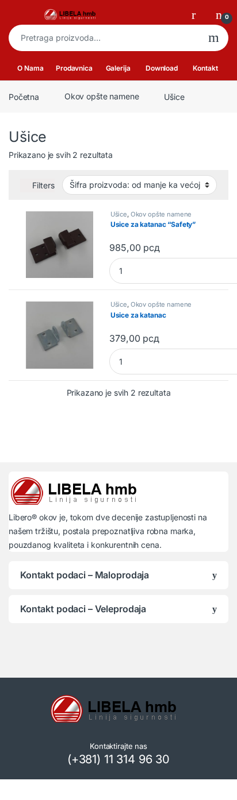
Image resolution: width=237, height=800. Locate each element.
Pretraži (213, 38)
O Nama (30, 68)
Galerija (118, 68)
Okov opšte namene (101, 96)
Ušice (118, 214)
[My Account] (198, 14)
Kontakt (205, 68)
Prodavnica (74, 68)
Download (162, 68)
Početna (24, 96)
